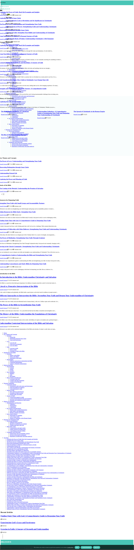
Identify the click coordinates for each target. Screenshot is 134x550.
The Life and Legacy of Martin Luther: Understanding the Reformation (24, 506)
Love (8, 341)
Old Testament (10, 366)
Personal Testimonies (9, 383)
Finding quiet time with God (17, 425)
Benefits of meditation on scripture (18, 423)
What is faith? (13, 349)
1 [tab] (3, 194)
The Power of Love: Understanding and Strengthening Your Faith (23, 442)
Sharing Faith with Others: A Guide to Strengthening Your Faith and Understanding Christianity (30, 504)
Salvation (9, 335)
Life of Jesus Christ (14, 416)
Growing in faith (14, 348)
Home (5, 333)
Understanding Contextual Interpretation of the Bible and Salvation (23, 507)
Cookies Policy (70, 547)
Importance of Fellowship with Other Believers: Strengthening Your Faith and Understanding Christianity (32, 478)
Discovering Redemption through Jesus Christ (18, 443)
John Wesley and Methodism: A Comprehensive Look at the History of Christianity (27, 492)
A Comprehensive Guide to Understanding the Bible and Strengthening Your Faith (27, 493)
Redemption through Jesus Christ (18, 338)
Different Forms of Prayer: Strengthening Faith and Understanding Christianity (26, 509)
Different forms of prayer (16, 422)
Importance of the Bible (15, 358)
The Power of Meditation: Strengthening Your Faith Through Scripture (24, 484)
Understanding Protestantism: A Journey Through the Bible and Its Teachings (26, 488)
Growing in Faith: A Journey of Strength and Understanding (21, 460)
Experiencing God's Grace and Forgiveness (17, 502)
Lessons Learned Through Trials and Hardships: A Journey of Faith (23, 454)
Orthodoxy (12, 404)
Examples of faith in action (16, 393)
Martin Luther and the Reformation (18, 409)
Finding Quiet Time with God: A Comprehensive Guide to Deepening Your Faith (26, 457)
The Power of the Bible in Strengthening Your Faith (19, 475)
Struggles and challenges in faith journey (20, 400)
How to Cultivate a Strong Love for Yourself (18, 482)
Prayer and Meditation (12, 421)
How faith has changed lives (17, 391)
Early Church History (12, 414)
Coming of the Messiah (15, 382)
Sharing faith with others (16, 394)
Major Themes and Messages (14, 377)
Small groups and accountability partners (20, 433)
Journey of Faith (11, 396)
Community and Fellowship (13, 432)
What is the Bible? (14, 356)
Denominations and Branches (14, 402)
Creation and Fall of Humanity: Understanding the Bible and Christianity (24, 477)
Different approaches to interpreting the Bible (21, 361)
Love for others (13, 345)
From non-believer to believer (17, 387)
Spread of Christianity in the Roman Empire (20, 418)
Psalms (11, 369)
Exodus (12, 370)
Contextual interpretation (16, 362)
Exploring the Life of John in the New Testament (19, 464)
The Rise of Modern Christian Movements (14, 135)
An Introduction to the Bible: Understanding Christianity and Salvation (24, 458)
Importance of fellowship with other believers (21, 436)
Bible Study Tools (11, 426)
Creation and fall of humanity (17, 380)
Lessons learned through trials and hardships (21, 398)
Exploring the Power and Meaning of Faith (17, 449)
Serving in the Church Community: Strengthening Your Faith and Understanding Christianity (29, 485)
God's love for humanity (16, 344)
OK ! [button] (77, 547)
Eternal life (12, 337)
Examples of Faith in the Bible (14, 500)
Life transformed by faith (16, 389)
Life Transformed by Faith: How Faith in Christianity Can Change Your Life (25, 489)
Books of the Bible (8, 365)
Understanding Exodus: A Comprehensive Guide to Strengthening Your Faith (26, 503)
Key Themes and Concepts (10, 334)
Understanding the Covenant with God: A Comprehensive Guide (23, 463)
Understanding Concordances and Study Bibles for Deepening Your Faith (25, 496)
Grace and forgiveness (15, 340)
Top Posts (6, 437)
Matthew (12, 373)
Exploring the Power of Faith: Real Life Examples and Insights (22, 439)
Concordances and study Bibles (17, 430)
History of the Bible (15, 355)
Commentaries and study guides (18, 428)
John (11, 375)
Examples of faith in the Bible (17, 351)
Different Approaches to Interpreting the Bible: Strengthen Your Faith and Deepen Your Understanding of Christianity (35, 472)
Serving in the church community (18, 435)
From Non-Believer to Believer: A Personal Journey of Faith (21, 444)
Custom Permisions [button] (86, 547)
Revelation (12, 376)
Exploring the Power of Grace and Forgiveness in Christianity (22, 471)
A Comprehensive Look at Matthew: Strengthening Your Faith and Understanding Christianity (30, 465)
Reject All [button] (96, 547)
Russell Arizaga (5, 114)
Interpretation (10, 359)
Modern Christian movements (17, 412)
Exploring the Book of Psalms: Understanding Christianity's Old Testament (25, 470)
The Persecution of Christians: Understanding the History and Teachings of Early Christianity (29, 497)
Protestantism (13, 405)
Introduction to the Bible (10, 352)
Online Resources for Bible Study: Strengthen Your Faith (21, 456)
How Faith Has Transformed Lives (15, 499)
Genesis (12, 368)
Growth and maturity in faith (17, 397)
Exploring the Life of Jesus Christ (15, 440)
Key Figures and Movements (14, 408)
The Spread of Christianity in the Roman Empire (89, 111)
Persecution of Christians (16, 415)
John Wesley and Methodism (17, 411)
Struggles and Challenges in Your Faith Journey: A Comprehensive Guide (25, 495)
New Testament (11, 372)
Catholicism (13, 407)
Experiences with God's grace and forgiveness (21, 386)
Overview (9, 354)
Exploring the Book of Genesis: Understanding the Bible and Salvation (24, 461)
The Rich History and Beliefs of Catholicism (15, 111)
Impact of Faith (10, 390)
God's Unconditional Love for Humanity (17, 467)
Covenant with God (15, 379)
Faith (8, 347)
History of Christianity (9, 401)
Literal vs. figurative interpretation (18, 363)
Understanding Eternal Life (13, 446)
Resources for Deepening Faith (11, 419)
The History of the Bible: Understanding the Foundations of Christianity (24, 490)
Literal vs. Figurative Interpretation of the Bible (18, 468)
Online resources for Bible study (18, 429)
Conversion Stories (11, 384)
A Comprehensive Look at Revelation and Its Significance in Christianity (24, 486)
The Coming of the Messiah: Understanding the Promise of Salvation (24, 447)
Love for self (13, 342)
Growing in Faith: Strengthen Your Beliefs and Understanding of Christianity (25, 474)
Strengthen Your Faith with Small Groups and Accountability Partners (24, 451)
